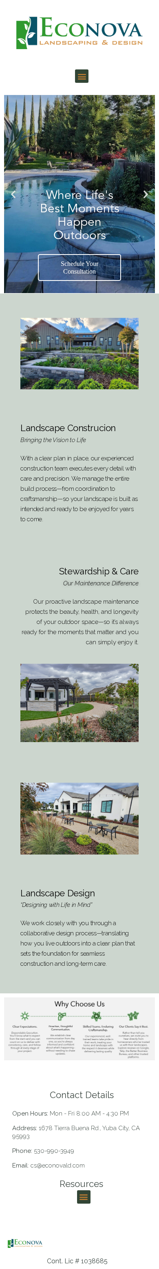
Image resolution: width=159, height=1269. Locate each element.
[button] (81, 76)
